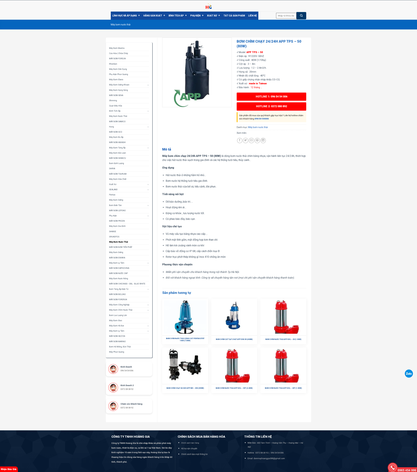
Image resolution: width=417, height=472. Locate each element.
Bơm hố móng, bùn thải (120, 347)
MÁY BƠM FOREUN (117, 58)
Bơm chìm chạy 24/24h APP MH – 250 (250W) (185, 388)
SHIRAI (112, 168)
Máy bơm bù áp (116, 137)
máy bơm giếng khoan (119, 85)
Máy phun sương (116, 352)
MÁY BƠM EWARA (117, 258)
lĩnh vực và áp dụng (124, 15)
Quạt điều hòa (115, 106)
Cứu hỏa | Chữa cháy (118, 53)
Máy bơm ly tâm (116, 263)
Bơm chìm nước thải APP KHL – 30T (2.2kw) (234, 388)
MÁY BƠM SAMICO (117, 121)
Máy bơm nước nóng (118, 278)
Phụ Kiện (195, 15)
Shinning (113, 100)
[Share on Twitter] (245, 140)
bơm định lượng (116, 163)
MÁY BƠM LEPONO (117, 210)
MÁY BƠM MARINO (117, 341)
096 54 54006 (262, 118)
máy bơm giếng (116, 252)
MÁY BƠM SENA (116, 95)
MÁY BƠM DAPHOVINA (119, 268)
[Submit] (301, 15)
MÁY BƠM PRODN (117, 221)
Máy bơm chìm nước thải (120, 310)
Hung (111, 127)
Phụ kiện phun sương (118, 74)
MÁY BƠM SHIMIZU (117, 158)
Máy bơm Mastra (116, 48)
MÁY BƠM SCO (115, 132)
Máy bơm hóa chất (117, 179)
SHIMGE (112, 231)
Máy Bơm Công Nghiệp (119, 305)
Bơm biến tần (115, 205)
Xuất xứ (212, 15)
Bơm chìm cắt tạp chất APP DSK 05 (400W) (234, 339)
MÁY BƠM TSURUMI (118, 174)
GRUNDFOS (114, 237)
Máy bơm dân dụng (118, 69)
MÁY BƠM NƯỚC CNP (118, 273)
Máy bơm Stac (115, 320)
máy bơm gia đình (117, 226)
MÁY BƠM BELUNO (117, 294)
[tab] (166, 149)
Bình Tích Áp (176, 15)
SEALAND (113, 189)
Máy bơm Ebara (116, 79)
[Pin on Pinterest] (257, 140)
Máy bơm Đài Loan (117, 153)
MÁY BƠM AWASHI (117, 142)
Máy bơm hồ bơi (116, 326)
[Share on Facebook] (239, 140)
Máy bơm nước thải (120, 24)
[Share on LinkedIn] (263, 140)
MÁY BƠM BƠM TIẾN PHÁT (120, 247)
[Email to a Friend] (251, 140)
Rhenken (113, 64)
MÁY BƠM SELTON (117, 336)
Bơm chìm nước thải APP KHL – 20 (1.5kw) (283, 339)
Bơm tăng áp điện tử (118, 289)
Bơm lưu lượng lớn (118, 315)
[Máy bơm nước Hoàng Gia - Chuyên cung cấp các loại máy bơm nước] (208, 6)
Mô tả (166, 149)
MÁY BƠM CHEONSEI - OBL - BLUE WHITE (127, 284)
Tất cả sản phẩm (234, 15)
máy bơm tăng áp (117, 148)
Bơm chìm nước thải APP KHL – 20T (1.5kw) (283, 388)
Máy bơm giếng (116, 200)
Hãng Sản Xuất (152, 15)
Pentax (112, 195)
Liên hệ (252, 15)
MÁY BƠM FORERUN (118, 299)
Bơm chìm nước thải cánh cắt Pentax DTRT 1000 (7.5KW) (185, 340)
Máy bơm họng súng (118, 90)
